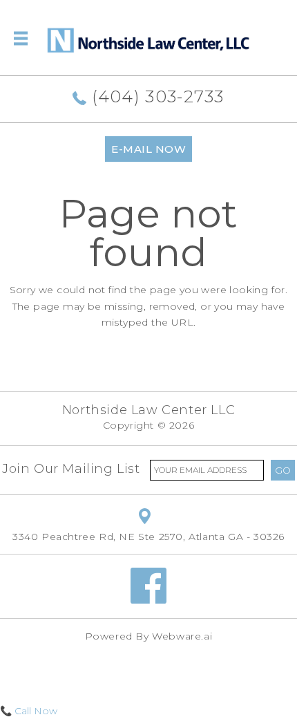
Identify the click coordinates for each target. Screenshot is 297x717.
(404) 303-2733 (155, 96)
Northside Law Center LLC (148, 410)
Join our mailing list (71, 468)
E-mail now (148, 149)
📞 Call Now (28, 711)
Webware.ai (182, 636)
